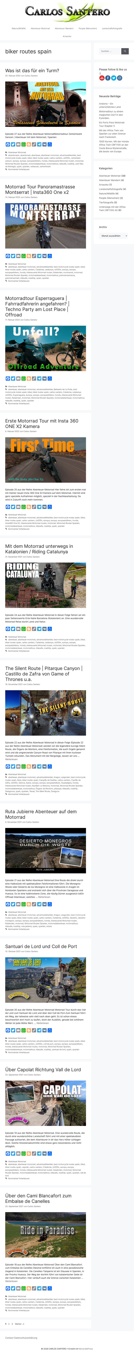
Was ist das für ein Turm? (32, 70)
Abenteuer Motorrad (40, 28)
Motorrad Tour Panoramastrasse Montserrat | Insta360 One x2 (40, 189)
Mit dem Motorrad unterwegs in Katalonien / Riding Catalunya (39, 548)
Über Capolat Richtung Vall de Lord (43, 1069)
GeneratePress (86, 1349)
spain (19, 166)
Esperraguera (19, 395)
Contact (9, 1338)
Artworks (67, 36)
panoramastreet (12, 278)
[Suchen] (125, 51)
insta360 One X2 (12, 523)
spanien (26, 166)
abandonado (13, 155)
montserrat (68, 272)
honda (44, 161)
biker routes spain (41, 158)
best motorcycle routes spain (67, 267)
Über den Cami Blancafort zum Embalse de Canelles (38, 1198)
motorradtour (52, 164)
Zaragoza (55, 791)
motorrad (79, 161)
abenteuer (35, 155)
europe (23, 161)
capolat (25, 1167)
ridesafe (62, 164)
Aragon (57, 777)
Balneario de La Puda (63, 389)
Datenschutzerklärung (25, 1338)
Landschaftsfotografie (112, 28)
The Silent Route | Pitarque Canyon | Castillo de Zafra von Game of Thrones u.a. (44, 674)
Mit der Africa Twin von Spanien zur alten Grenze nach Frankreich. (112, 133)
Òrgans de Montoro (44, 788)
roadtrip (70, 164)
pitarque (57, 788)
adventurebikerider (68, 155)
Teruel (32, 791)
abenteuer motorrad (50, 155)
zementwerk (45, 166)
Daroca (22, 783)
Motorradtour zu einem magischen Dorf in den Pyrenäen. (111, 114)
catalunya (49, 269)
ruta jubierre (26, 926)
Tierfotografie (106, 202)
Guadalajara (66, 783)
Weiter (19, 1324)
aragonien (65, 777)
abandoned (25, 155)
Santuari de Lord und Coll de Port (41, 946)
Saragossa (10, 791)
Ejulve (28, 783)
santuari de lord (59, 1049)
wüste (49, 926)
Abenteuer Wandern (64, 28)
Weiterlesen (11, 759)
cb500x (66, 158)
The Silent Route (43, 791)
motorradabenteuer (37, 164)
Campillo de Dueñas (48, 780)
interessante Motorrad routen (61, 161)
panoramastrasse (67, 275)
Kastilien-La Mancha (41, 786)
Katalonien (57, 272)
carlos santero (56, 158)
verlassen (34, 166)
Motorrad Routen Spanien (16, 164)
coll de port (48, 1044)
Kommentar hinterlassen (18, 169)
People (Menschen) (88, 28)
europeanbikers (34, 161)
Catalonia (40, 269)
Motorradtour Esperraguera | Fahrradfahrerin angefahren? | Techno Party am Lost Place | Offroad (37, 306)
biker (30, 158)
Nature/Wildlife (19, 28)
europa (16, 161)
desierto (73, 918)
